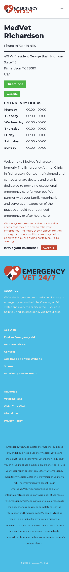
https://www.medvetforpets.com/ (12, 94)
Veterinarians (13, 398)
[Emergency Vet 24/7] (21, 9)
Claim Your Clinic (15, 406)
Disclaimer (11, 413)
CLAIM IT (48, 247)
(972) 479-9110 (25, 46)
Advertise (10, 391)
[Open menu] (62, 9)
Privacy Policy (13, 420)
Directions (15, 84)
